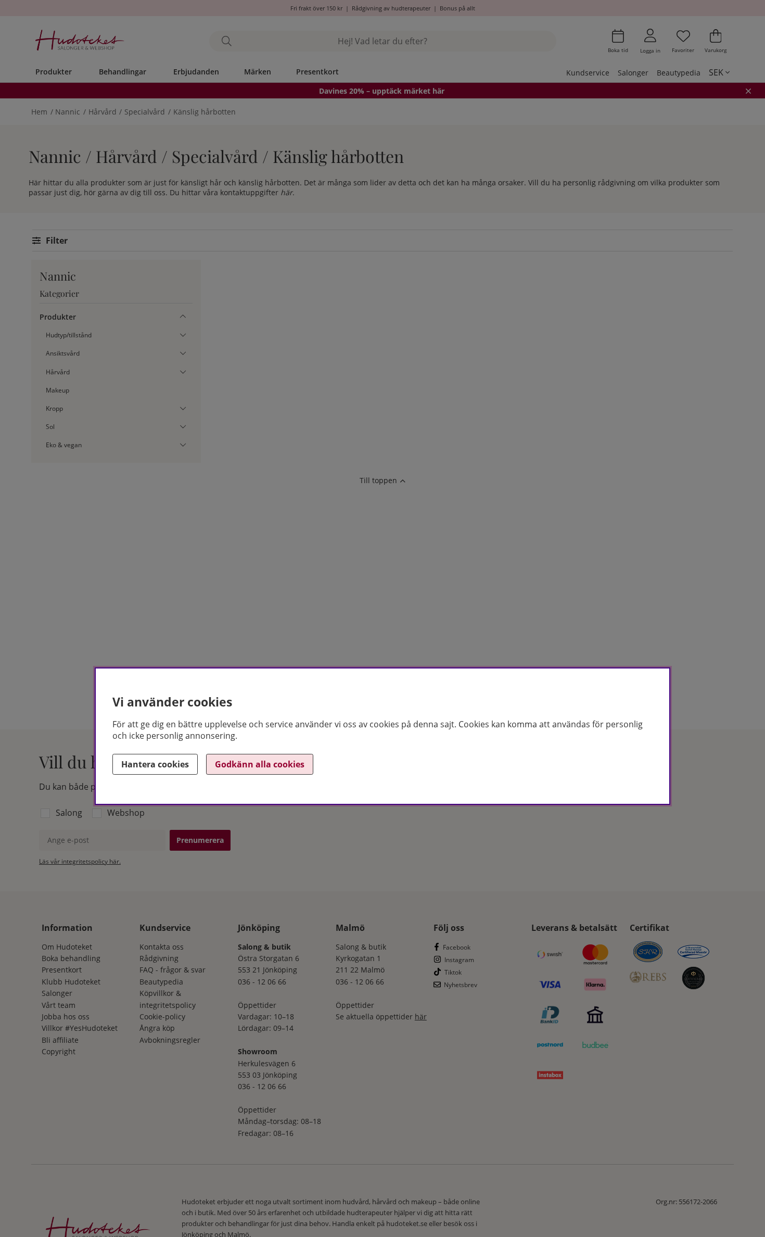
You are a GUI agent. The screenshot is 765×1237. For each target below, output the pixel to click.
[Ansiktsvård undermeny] (183, 353)
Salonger (633, 73)
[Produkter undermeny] (183, 317)
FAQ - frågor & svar (172, 970)
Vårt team (58, 1005)
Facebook (456, 947)
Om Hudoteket (67, 947)
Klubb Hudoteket (71, 982)
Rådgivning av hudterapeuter (391, 8)
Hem (39, 112)
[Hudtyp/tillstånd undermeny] (183, 335)
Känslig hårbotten (204, 112)
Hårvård (102, 112)
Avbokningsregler (169, 1040)
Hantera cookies (155, 764)
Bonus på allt (457, 8)
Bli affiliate (60, 1040)
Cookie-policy (162, 1016)
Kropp (54, 408)
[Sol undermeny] (183, 427)
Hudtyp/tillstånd (69, 335)
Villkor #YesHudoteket (80, 1028)
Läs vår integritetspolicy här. (80, 861)
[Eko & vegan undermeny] (183, 445)
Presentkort (317, 72)
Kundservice (587, 73)
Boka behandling (71, 958)
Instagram (459, 959)
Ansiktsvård (63, 353)
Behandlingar (122, 72)
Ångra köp (157, 1028)
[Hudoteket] (79, 41)
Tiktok (453, 972)
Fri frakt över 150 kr (316, 8)
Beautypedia (678, 73)
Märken (257, 72)
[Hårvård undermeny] (183, 372)
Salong (69, 812)
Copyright (58, 1051)
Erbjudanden (196, 72)
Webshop (126, 812)
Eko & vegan (64, 444)
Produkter (53, 72)
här (286, 192)
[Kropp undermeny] (183, 408)
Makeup (57, 390)
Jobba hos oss (66, 1016)
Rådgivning (158, 958)
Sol (50, 426)
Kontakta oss (161, 947)
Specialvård (144, 112)
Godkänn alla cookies (259, 764)
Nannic (67, 112)
